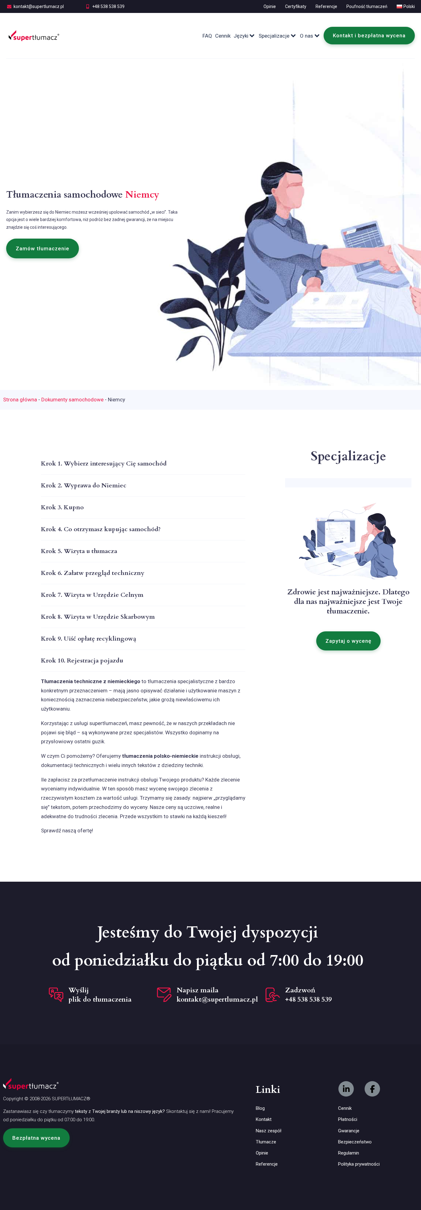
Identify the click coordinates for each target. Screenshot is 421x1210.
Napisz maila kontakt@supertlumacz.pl (217, 995)
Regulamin (348, 1153)
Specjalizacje (274, 36)
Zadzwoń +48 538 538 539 (308, 995)
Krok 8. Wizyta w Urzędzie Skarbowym (98, 617)
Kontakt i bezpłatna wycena (369, 35)
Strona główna (20, 399)
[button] (42, 248)
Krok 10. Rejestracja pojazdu (82, 660)
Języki (241, 36)
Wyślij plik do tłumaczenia (100, 995)
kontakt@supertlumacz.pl (39, 6)
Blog (260, 1108)
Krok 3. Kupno (62, 507)
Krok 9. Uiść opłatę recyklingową (88, 638)
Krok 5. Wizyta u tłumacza (79, 551)
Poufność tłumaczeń (366, 6)
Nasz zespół (268, 1131)
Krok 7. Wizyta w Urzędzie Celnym (92, 595)
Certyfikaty (295, 6)
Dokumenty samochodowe (72, 399)
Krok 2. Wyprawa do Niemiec (83, 485)
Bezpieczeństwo (355, 1142)
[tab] (143, 464)
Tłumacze (266, 1142)
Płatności (347, 1119)
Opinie (270, 6)
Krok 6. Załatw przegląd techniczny (92, 573)
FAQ (207, 36)
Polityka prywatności (359, 1164)
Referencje (326, 6)
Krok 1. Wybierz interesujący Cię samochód (104, 463)
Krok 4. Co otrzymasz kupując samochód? (101, 529)
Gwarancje (348, 1131)
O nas (306, 36)
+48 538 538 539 (108, 6)
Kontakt (264, 1119)
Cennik (223, 36)
